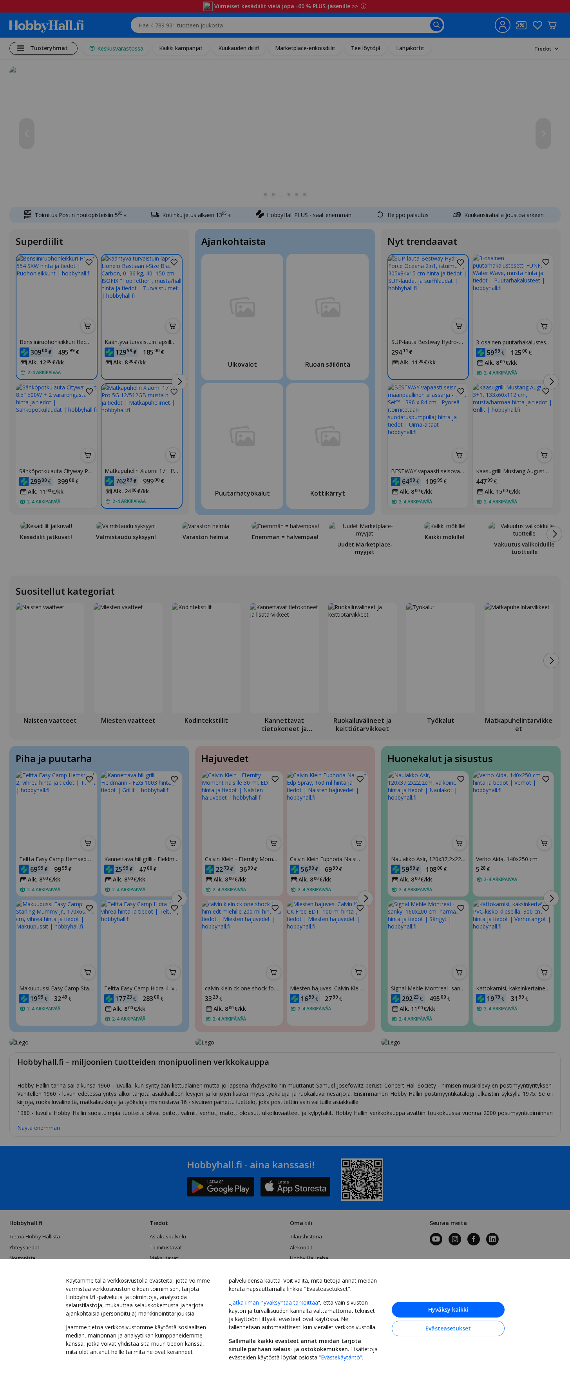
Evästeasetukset (448, 1328)
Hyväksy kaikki (448, 1309)
